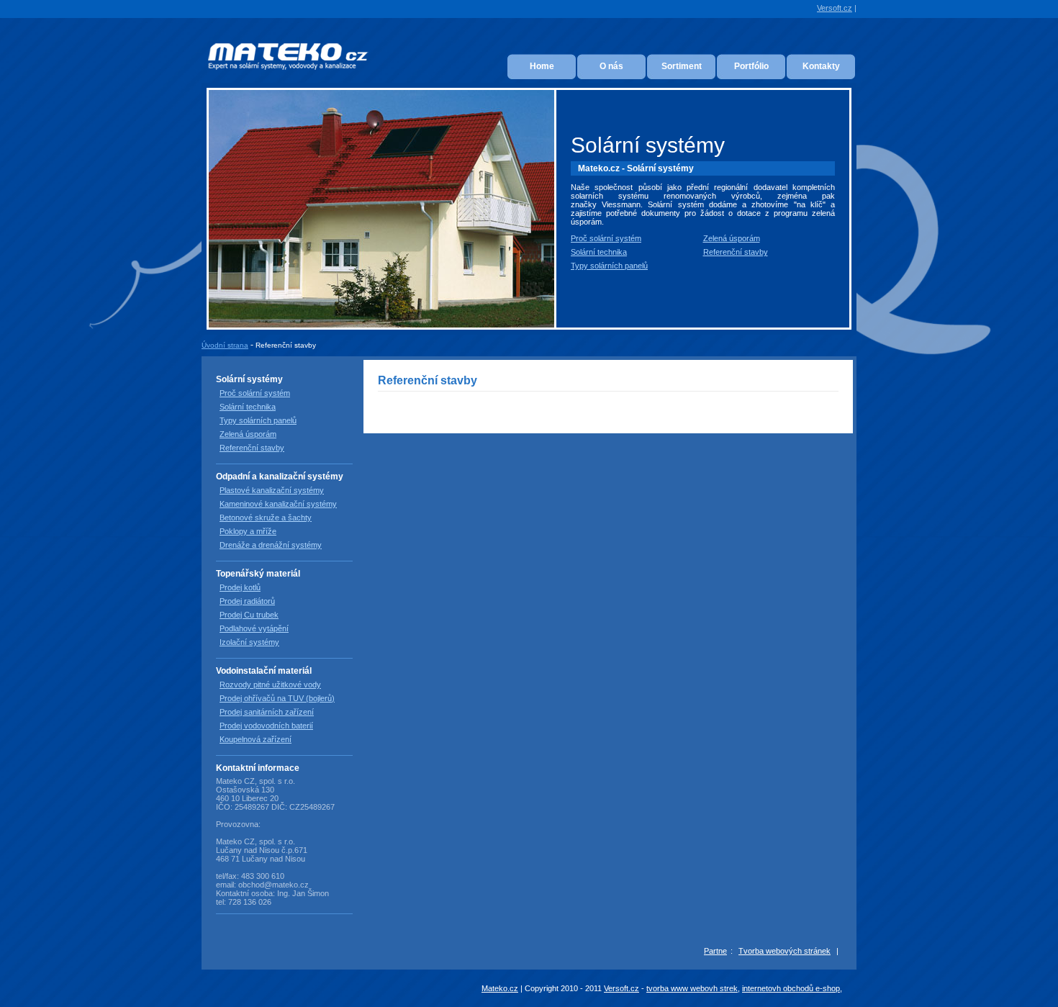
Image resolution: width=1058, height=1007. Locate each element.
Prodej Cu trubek (249, 614)
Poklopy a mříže (248, 531)
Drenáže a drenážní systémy (271, 545)
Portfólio (751, 66)
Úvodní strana (225, 345)
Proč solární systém (606, 238)
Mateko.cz (499, 988)
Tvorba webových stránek (784, 951)
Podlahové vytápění (254, 628)
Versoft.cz (834, 8)
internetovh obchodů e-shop (791, 988)
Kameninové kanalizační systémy (278, 504)
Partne (715, 951)
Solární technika (599, 252)
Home (542, 66)
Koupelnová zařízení (255, 739)
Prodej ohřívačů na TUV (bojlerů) (277, 698)
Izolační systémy (249, 642)
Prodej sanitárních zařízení (267, 712)
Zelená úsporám (731, 238)
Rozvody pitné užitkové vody (270, 684)
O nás (611, 66)
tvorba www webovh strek (692, 988)
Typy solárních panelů (609, 265)
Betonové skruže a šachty (266, 517)
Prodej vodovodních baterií (266, 725)
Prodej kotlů (240, 587)
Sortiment (681, 66)
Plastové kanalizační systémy (272, 490)
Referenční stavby (735, 252)
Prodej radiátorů (247, 601)
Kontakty (821, 66)
